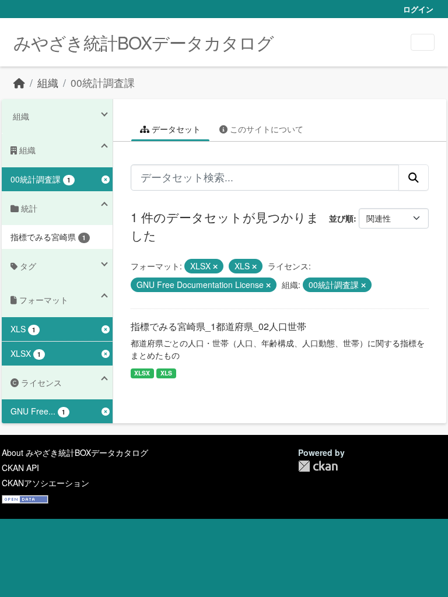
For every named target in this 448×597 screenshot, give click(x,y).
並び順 (341, 218)
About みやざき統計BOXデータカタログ (75, 452)
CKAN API (20, 467)
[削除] (215, 266)
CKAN (318, 466)
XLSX (142, 372)
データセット (175, 129)
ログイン (418, 9)
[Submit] (413, 177)
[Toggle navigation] (423, 42)
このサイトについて (265, 129)
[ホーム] (19, 82)
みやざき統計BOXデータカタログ (143, 42)
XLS (166, 372)
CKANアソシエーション (45, 483)
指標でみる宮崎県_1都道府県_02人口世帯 (218, 326)
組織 (47, 82)
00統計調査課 (103, 82)
